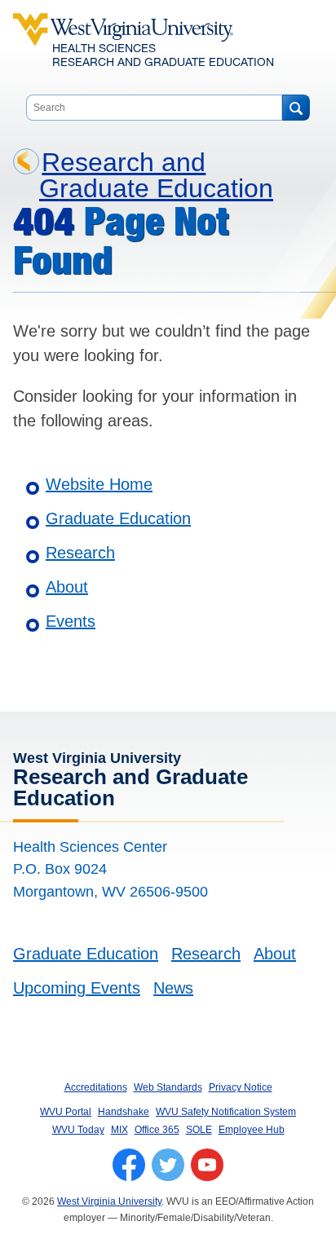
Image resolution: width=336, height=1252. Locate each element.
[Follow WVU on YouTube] (207, 1164)
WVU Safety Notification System (226, 1112)
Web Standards (168, 1087)
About (67, 587)
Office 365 (157, 1129)
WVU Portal (65, 1112)
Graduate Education (118, 518)
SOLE (199, 1129)
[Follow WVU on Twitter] (168, 1164)
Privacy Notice (240, 1087)
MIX (119, 1129)
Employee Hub (252, 1129)
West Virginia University (109, 1201)
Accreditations (95, 1087)
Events (70, 621)
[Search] (295, 108)
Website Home (99, 484)
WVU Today (78, 1129)
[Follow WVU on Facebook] (129, 1164)
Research (80, 553)
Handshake (123, 1112)
